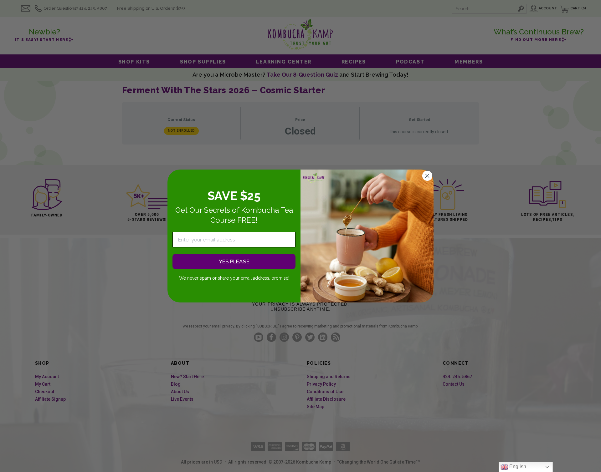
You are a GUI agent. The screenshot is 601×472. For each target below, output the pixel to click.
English (517, 466)
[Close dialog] (427, 175)
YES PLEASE (234, 261)
